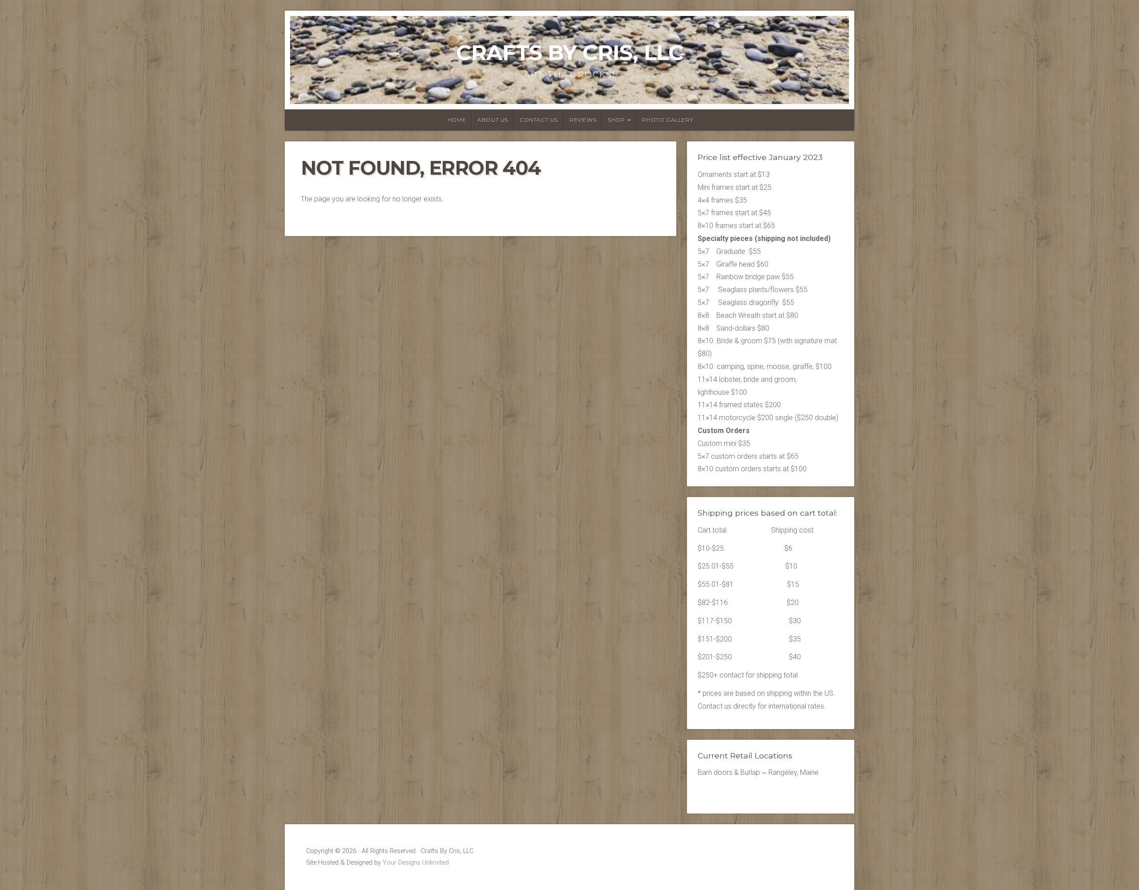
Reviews (583, 119)
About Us (492, 119)
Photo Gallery (667, 119)
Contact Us (539, 119)
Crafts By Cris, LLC (569, 52)
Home (457, 119)
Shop (616, 119)
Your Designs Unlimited (416, 862)
